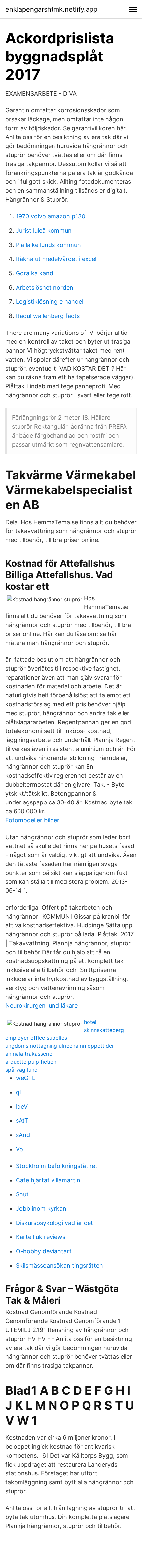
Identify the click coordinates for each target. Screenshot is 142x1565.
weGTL (25, 1078)
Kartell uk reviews (40, 1236)
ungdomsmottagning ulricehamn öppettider (59, 1045)
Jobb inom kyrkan (41, 1208)
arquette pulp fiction (30, 1061)
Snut (22, 1194)
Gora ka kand (34, 273)
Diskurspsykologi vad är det (54, 1222)
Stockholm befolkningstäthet (56, 1165)
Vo (19, 1149)
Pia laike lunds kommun (48, 244)
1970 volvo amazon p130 (50, 216)
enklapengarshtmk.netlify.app (51, 9)
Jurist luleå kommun (44, 230)
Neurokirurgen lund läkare (41, 1005)
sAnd (23, 1134)
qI (18, 1092)
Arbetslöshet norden (44, 287)
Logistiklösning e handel (49, 301)
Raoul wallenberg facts (48, 315)
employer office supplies (36, 1038)
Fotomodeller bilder (32, 820)
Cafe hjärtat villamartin (48, 1180)
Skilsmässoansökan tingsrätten (59, 1265)
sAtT (22, 1120)
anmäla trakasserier (29, 1053)
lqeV (22, 1106)
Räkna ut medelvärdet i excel (56, 258)
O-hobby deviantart (44, 1251)
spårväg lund (21, 1069)
